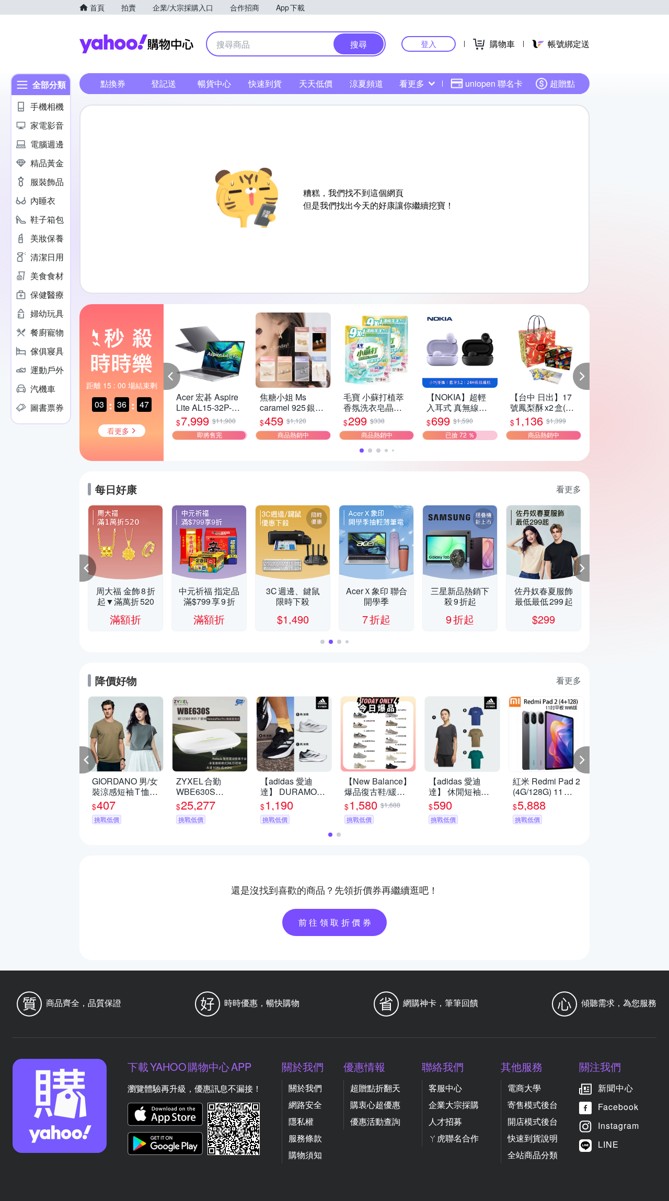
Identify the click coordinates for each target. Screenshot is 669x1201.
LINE (608, 1144)
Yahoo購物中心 (136, 43)
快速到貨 (265, 83)
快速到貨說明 (532, 1138)
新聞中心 (615, 1088)
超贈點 (562, 83)
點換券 (112, 83)
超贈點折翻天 (375, 1088)
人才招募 (445, 1121)
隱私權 (301, 1121)
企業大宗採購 (454, 1105)
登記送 (163, 83)
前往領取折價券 (336, 922)
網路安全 (305, 1105)
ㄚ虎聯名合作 (454, 1138)
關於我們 (305, 1088)
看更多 (411, 83)
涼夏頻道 (366, 83)
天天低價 (315, 83)
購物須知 (305, 1155)
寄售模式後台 (532, 1105)
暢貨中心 (214, 83)
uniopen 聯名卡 (494, 83)
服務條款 (305, 1138)
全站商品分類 (532, 1155)
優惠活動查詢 (375, 1121)
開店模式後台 (532, 1121)
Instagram (618, 1125)
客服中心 (445, 1088)
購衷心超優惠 (375, 1105)
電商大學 (524, 1088)
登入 (428, 43)
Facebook (618, 1107)
